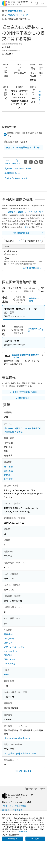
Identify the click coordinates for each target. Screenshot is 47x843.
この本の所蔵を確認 (31, 267)
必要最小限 (12, 838)
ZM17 (6, 674)
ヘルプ (25, 227)
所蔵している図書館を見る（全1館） (23, 147)
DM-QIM (8, 655)
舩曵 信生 (8, 479)
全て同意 (35, 838)
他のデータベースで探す (17, 178)
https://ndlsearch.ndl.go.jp (17, 737)
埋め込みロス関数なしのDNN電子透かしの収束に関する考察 (23, 430)
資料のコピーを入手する (12, 810)
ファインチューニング (14, 646)
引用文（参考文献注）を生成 (19, 168)
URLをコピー (16, 163)
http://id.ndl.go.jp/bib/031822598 (20, 753)
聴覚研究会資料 (15, 11)
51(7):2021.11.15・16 (18, 15)
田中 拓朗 (8, 466)
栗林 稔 (7, 474)
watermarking (10, 650)
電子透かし (9, 634)
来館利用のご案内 (34, 299)
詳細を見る (40, 97)
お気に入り (8, 163)
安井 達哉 (8, 470)
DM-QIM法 (9, 638)
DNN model (9, 659)
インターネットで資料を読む (14, 806)
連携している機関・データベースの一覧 (24, 211)
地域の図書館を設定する (23, 232)
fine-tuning (9, 663)
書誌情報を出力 (13, 173)
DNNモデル (9, 642)
